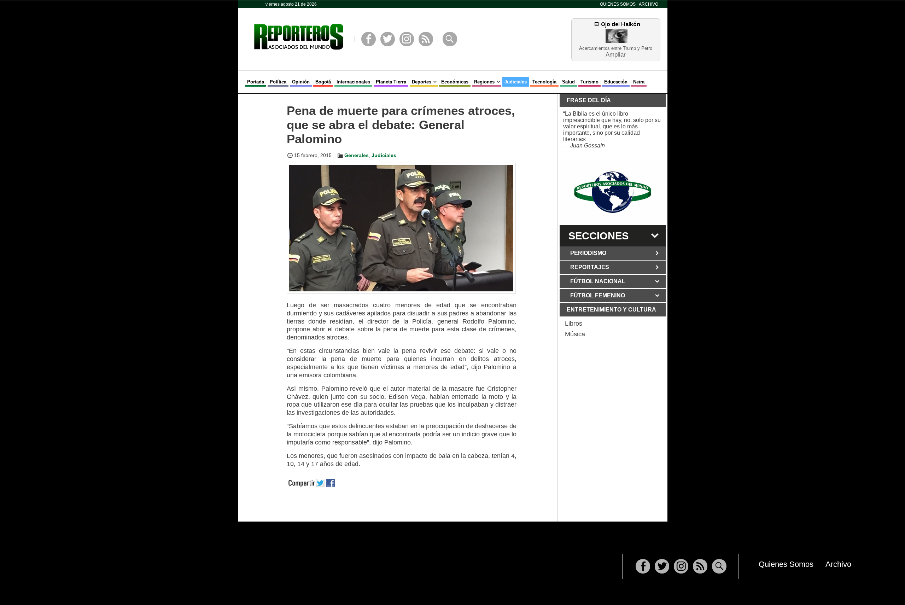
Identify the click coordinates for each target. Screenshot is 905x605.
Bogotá (323, 82)
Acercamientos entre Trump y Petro (615, 48)
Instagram (406, 39)
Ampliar (616, 54)
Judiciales (515, 82)
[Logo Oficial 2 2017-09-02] (613, 192)
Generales (356, 155)
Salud (568, 82)
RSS (426, 39)
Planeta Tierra (391, 82)
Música (575, 334)
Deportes (421, 82)
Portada (255, 82)
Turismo (589, 82)
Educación (615, 82)
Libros (573, 323)
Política (278, 82)
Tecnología (544, 82)
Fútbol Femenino (597, 295)
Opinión (301, 82)
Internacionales (353, 82)
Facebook (368, 39)
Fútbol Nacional (597, 281)
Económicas (454, 82)
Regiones (484, 82)
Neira (638, 82)
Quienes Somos (618, 4)
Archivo (648, 4)
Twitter (387, 39)
